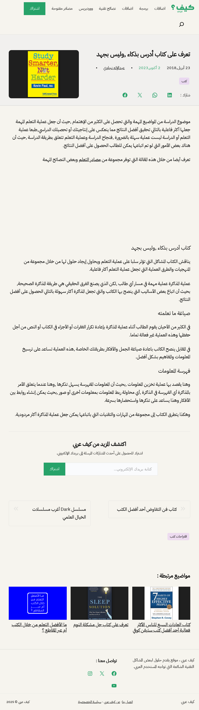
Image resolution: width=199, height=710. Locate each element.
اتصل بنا (127, 701)
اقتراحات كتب (178, 536)
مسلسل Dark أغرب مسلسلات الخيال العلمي (59, 513)
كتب (184, 81)
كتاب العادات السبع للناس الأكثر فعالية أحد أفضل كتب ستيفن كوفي (161, 627)
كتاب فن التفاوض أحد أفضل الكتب (147, 509)
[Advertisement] (99, 204)
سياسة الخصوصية (89, 701)
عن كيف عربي (112, 701)
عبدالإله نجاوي (114, 68)
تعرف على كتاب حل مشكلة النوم (100, 624)
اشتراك (35, 8)
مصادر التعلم (90, 159)
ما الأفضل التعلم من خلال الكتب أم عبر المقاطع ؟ (39, 627)
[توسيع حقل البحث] (181, 24)
